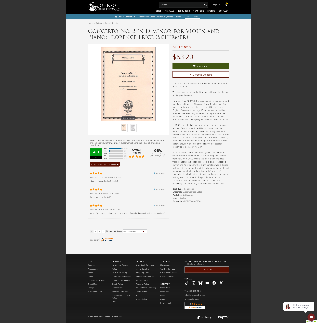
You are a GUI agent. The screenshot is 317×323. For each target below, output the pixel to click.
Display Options (114, 231)
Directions (164, 291)
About (163, 299)
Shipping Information (145, 276)
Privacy (139, 295)
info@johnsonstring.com (196, 295)
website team (193, 299)
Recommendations (120, 291)
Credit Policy (117, 284)
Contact (223, 11)
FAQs (114, 301)
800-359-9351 (194, 291)
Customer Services (168, 272)
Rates (114, 269)
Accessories (93, 269)
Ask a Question (142, 269)
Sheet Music (93, 284)
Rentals (169, 11)
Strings (91, 287)
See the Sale (192, 16)
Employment (165, 303)
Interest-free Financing (146, 287)
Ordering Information (145, 265)
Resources (184, 11)
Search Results (111, 23)
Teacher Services (167, 269)
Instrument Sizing (119, 272)
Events (211, 11)
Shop (159, 11)
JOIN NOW (206, 269)
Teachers (198, 11)
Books (90, 272)
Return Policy (142, 280)
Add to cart (202, 66)
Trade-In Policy (142, 284)
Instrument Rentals (120, 265)
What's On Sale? (95, 291)
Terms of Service (143, 291)
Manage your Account (121, 280)
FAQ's (162, 295)
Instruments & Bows (96, 280)
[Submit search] (205, 4)
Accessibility (141, 299)
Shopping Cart (142, 272)
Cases (90, 276)
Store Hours (165, 287)
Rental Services (167, 276)
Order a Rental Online (121, 276)
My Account (165, 265)
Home (90, 23)
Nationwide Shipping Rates (121, 296)
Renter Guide (117, 287)
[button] (216, 5)
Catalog (99, 23)
